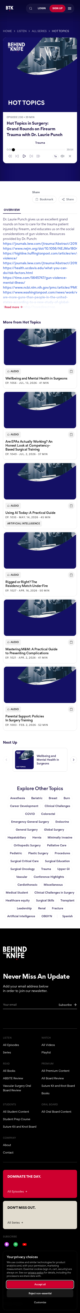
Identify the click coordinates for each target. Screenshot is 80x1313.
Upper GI (63, 869)
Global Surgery (54, 829)
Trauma (40, 142)
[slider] (39, 149)
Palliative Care (56, 845)
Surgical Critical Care (24, 861)
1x (55, 156)
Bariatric (36, 798)
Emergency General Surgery (30, 821)
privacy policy (36, 1272)
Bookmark (46, 199)
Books (45, 1093)
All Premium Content (55, 1071)
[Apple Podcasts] (6, 1244)
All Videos (48, 1045)
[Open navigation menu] (69, 8)
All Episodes (11, 1045)
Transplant (67, 900)
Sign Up (57, 8)
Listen (22, 31)
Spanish (67, 916)
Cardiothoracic (27, 884)
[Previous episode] (6, 759)
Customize (40, 1302)
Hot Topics (60, 31)
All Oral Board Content (56, 1111)
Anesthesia (17, 798)
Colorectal (48, 814)
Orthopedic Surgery (27, 845)
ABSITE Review (13, 1078)
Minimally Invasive (60, 837)
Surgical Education (57, 861)
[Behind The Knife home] (9, 8)
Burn (67, 798)
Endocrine (62, 821)
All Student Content (16, 1111)
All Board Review (52, 1078)
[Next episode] (73, 759)
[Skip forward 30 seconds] (38, 156)
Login (42, 8)
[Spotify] (15, 1244)
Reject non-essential (40, 1293)
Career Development (24, 806)
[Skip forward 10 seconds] (31, 156)
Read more (11, 307)
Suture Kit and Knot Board (58, 1086)
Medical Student (17, 892)
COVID (30, 814)
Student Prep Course (16, 1119)
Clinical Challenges (57, 806)
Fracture (57, 908)
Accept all (40, 1284)
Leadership (24, 908)
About (7, 1145)
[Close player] (70, 156)
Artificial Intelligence (23, 523)
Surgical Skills (45, 900)
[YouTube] (24, 1244)
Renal (42, 908)
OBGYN (46, 916)
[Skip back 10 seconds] (17, 156)
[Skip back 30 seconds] (10, 156)
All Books (9, 1071)
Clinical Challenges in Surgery (54, 892)
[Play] (24, 156)
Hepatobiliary (17, 837)
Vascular (21, 877)
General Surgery (27, 829)
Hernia (36, 837)
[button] (40, 358)
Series (7, 1052)
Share (70, 199)
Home (7, 31)
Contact (8, 1152)
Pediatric (16, 853)
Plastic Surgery (38, 853)
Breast (53, 798)
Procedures (62, 853)
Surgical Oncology (22, 869)
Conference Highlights (49, 877)
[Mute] (62, 156)
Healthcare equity (18, 900)
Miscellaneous (53, 884)
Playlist (46, 1052)
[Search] (30, 8)
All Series (39, 31)
